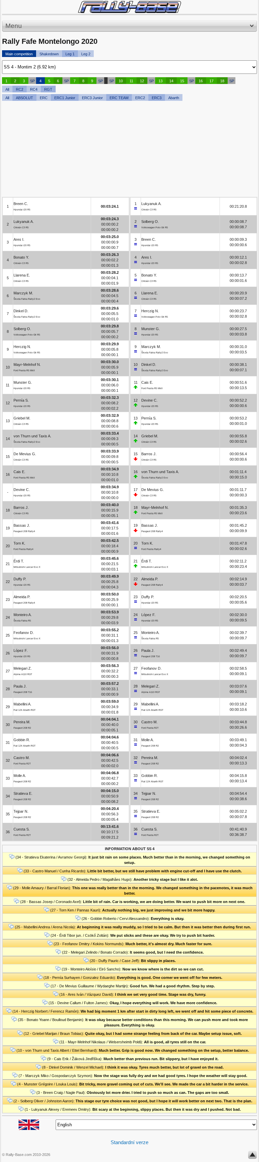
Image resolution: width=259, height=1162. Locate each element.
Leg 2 (85, 54)
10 (121, 81)
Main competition (19, 54)
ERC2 (140, 98)
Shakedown (49, 54)
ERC (44, 98)
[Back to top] (252, 1156)
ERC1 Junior (64, 98)
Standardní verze (129, 1142)
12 (142, 81)
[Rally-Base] (129, 7)
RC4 (33, 89)
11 (131, 81)
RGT (48, 89)
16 (201, 81)
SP (32, 81)
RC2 (19, 89)
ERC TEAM (119, 98)
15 (182, 81)
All (7, 89)
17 (211, 81)
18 (222, 81)
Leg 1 (70, 54)
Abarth (173, 98)
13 (161, 81)
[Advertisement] (129, 150)
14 (171, 81)
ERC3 (157, 98)
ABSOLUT (24, 98)
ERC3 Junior (92, 98)
